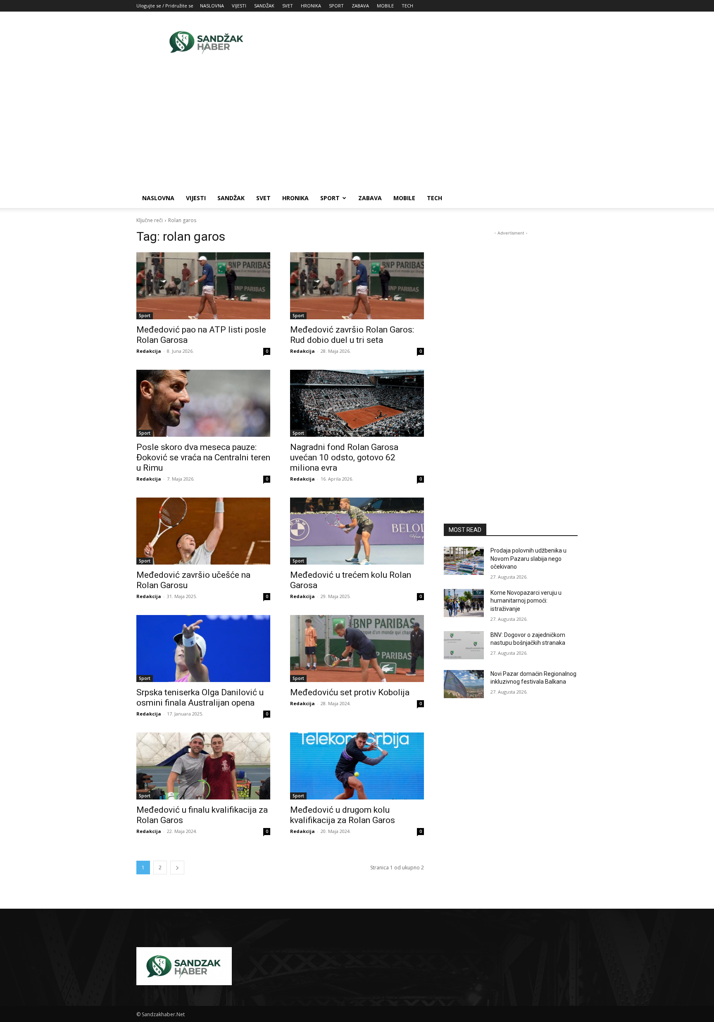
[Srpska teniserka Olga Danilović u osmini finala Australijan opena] (203, 648)
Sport (144, 315)
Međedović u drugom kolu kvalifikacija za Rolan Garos (342, 815)
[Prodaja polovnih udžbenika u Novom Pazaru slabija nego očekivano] (464, 561)
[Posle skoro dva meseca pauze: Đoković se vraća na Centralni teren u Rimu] (203, 403)
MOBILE (385, 5)
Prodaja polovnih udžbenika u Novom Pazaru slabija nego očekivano (528, 558)
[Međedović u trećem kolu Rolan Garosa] (357, 531)
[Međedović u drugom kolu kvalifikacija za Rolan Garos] (357, 765)
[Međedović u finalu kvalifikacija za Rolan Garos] (203, 765)
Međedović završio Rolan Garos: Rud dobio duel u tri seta (352, 335)
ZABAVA (360, 5)
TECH (407, 5)
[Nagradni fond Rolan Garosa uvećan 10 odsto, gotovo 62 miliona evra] (357, 403)
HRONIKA (311, 5)
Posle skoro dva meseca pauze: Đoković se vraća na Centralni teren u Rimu (203, 457)
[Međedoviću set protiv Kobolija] (357, 648)
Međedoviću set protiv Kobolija (349, 692)
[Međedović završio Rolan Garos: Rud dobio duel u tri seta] (357, 285)
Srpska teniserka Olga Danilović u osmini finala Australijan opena (200, 697)
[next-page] (177, 867)
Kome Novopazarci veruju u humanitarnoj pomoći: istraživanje (526, 600)
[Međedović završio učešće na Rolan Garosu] (203, 531)
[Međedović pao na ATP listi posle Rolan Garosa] (203, 285)
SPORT (336, 5)
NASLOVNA (212, 5)
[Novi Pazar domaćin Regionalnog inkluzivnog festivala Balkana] (464, 684)
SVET (287, 5)
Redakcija (148, 351)
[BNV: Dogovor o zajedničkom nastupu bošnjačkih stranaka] (464, 645)
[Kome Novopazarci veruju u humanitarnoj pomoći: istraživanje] (464, 603)
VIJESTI (239, 5)
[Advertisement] (427, 41)
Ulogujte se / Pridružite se (164, 5)
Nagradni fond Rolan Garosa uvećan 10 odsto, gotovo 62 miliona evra (344, 457)
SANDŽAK (264, 5)
